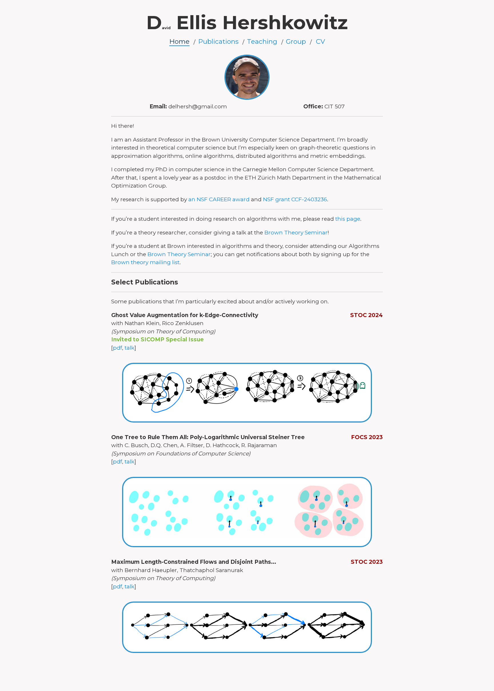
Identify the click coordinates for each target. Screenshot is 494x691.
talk (129, 347)
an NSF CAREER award (219, 199)
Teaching (262, 41)
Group (296, 41)
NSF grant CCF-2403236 (295, 199)
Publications (218, 41)
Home (179, 41)
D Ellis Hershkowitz (247, 22)
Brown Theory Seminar (296, 232)
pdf (117, 347)
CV (320, 41)
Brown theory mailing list (145, 262)
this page (347, 219)
